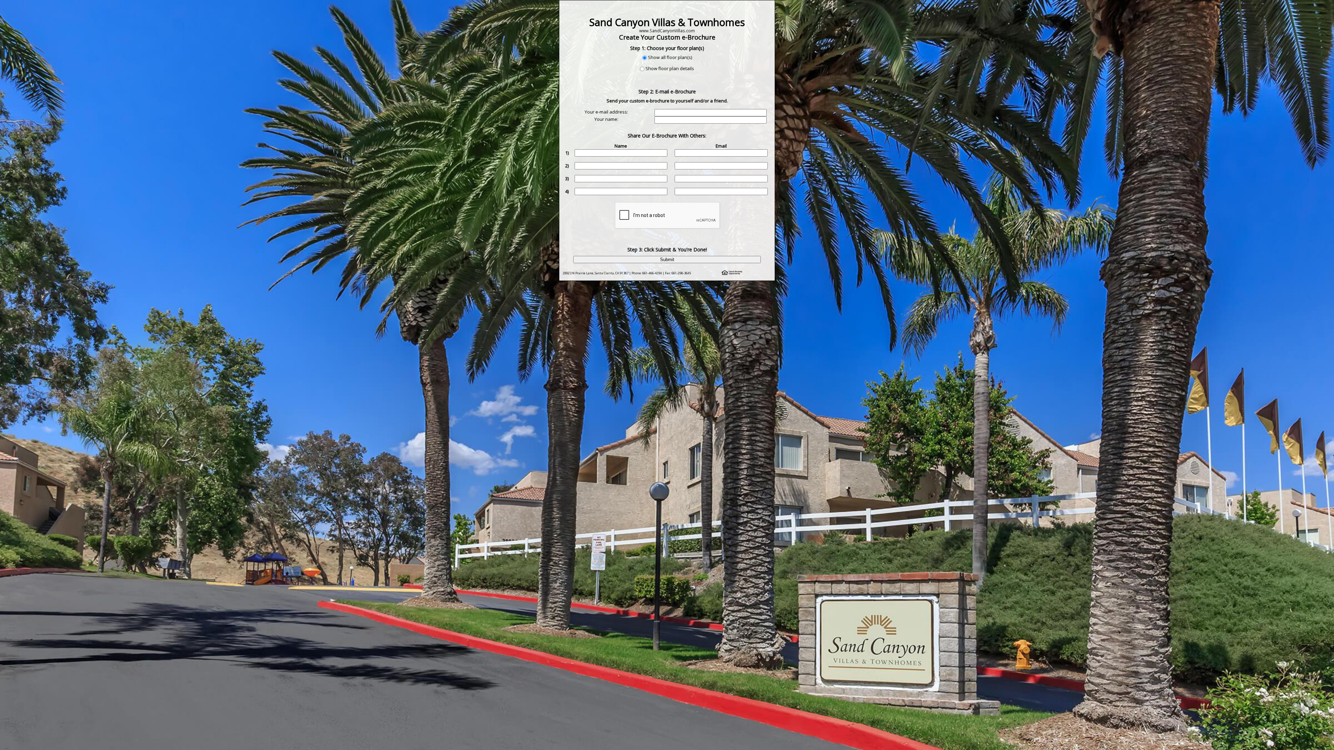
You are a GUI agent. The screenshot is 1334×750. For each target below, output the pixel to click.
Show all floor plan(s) (670, 57)
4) (567, 191)
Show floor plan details (669, 68)
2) (567, 165)
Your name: (606, 119)
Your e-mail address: (606, 112)
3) (567, 178)
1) (567, 153)
